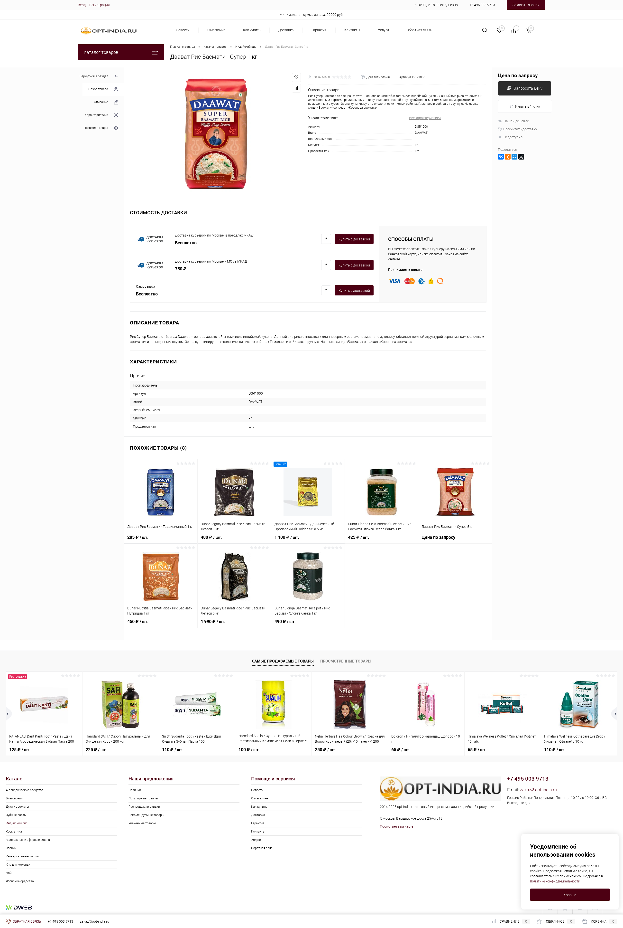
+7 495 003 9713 (482, 5)
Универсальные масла (22, 856)
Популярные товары (143, 798)
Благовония (14, 798)
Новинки (134, 790)
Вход (82, 5)
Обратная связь (419, 30)
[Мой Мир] (514, 157)
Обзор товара (98, 89)
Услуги (383, 30)
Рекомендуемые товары (146, 815)
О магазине (216, 30)
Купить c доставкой (354, 239)
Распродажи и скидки (144, 806)
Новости (183, 30)
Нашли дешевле (516, 121)
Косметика (14, 831)
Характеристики (96, 115)
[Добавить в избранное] (296, 77)
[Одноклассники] (508, 157)
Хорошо (570, 895)
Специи (11, 848)
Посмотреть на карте (396, 826)
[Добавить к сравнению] (296, 88)
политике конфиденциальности (555, 881)
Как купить (252, 30)
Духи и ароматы (17, 806)
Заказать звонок (526, 5)
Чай (8, 873)
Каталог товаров (101, 52)
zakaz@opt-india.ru (538, 789)
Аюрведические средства (24, 790)
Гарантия (319, 30)
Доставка (286, 30)
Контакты (352, 30)
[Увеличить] (216, 134)
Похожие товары (96, 128)
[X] (521, 157)
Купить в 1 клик (527, 106)
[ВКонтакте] (501, 157)
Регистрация (99, 5)
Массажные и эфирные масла (28, 840)
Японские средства (20, 881)
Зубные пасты (16, 815)
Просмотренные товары (345, 661)
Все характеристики (425, 118)
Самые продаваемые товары (283, 661)
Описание (101, 102)
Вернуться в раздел (94, 76)
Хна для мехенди (18, 864)
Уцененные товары (142, 823)
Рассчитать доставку (520, 129)
